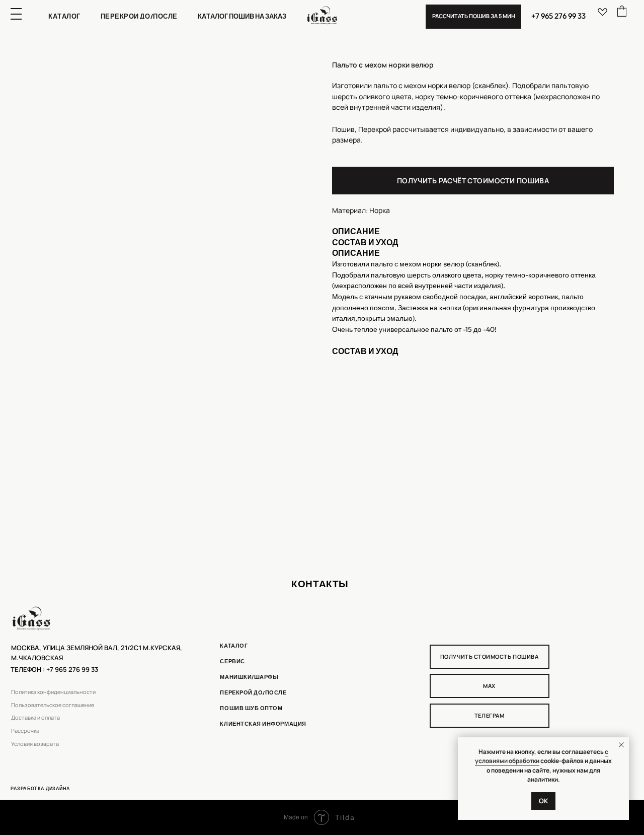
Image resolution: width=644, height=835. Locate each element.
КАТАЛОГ (234, 645)
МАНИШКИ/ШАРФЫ (249, 676)
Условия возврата (35, 743)
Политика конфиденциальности (53, 691)
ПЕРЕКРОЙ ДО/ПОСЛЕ (253, 692)
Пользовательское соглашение (52, 705)
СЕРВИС (232, 661)
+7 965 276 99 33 (558, 16)
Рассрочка (25, 730)
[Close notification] (621, 745)
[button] (473, 17)
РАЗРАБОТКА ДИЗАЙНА (40, 788)
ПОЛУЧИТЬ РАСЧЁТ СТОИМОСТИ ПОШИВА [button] (473, 180)
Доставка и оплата (35, 717)
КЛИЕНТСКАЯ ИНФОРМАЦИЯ (263, 723)
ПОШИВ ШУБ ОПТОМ (251, 708)
